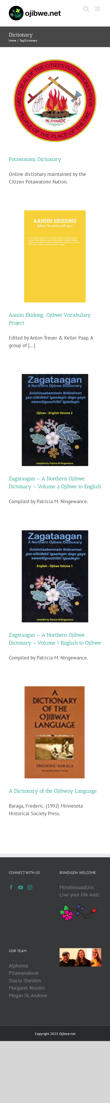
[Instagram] (30, 887)
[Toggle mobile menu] (98, 9)
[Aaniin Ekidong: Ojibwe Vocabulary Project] (55, 256)
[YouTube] (20, 887)
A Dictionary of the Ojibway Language (53, 791)
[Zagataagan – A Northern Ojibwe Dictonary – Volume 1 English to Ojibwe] (55, 576)
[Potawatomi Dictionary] (55, 101)
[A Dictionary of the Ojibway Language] (55, 732)
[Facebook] (11, 887)
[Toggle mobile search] (86, 9)
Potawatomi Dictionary (35, 159)
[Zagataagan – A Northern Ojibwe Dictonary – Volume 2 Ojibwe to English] (55, 420)
